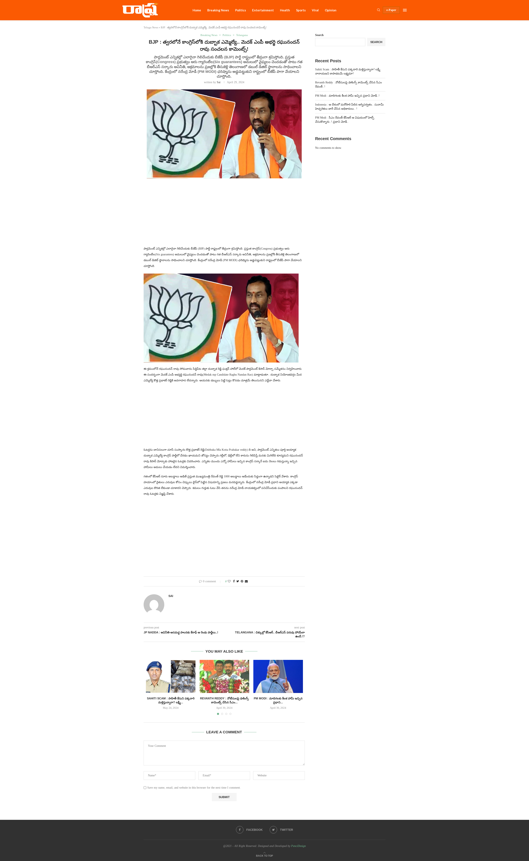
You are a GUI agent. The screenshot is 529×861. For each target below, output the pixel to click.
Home (197, 10)
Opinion (330, 10)
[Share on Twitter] (237, 581)
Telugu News (151, 27)
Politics (240, 10)
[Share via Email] (246, 581)
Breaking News (218, 10)
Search (319, 35)
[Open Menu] (405, 10)
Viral (315, 10)
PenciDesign (298, 846)
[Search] (378, 10)
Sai (218, 82)
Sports (301, 10)
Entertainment (263, 10)
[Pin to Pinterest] (242, 581)
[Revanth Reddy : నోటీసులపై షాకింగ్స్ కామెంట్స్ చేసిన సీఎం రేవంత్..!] (224, 676)
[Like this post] (229, 581)
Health (285, 10)
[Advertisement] (224, 215)
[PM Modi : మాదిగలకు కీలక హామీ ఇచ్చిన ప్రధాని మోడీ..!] (278, 676)
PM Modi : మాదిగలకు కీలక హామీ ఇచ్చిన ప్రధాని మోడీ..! (347, 95)
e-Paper (391, 10)
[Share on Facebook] (234, 581)
